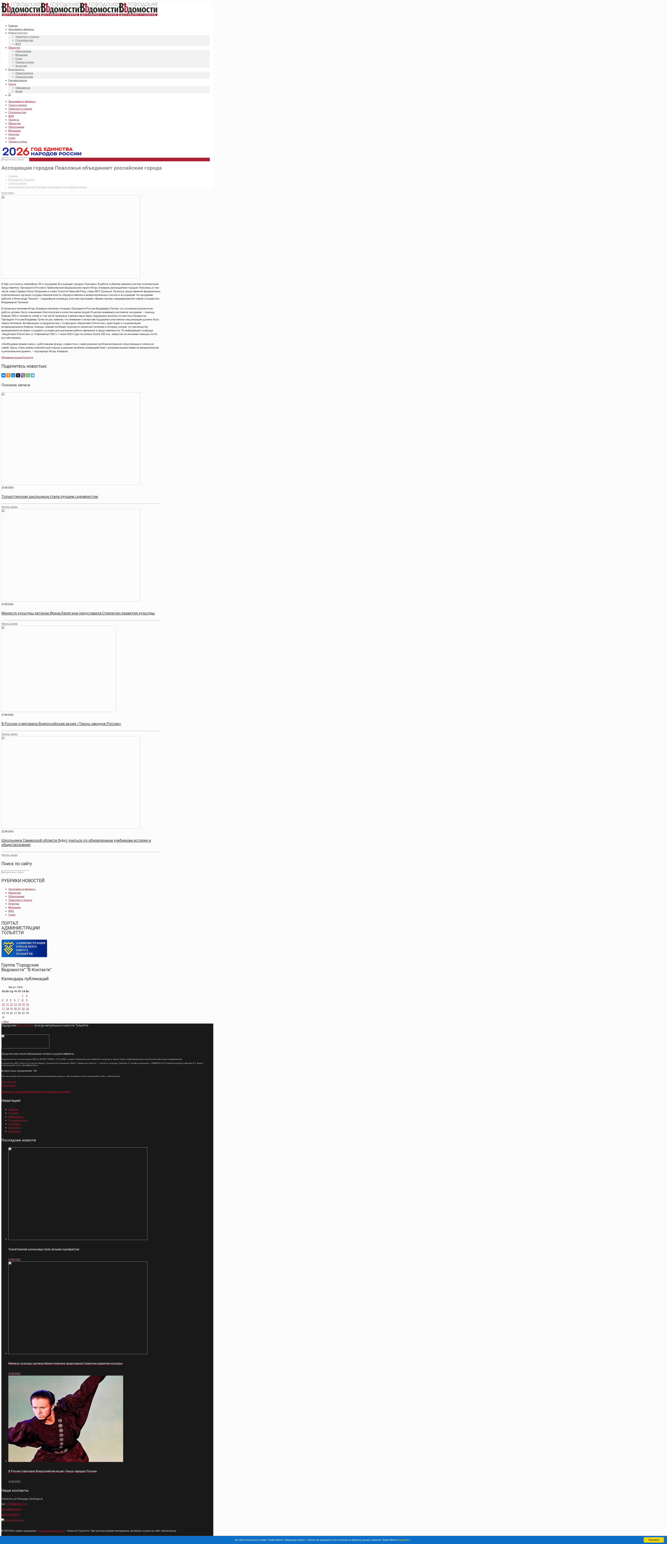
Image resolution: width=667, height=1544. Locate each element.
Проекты (13, 119)
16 (27, 1004)
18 (7, 1008)
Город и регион (17, 105)
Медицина (14, 130)
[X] (18, 375)
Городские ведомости (51, 1530)
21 (19, 1008)
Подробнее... (404, 1540)
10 (3, 1004)
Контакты (14, 1131)
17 (3, 1008)
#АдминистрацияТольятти (17, 357)
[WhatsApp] (28, 375)
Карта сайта (8, 1085)
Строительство (17, 112)
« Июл (5, 1021)
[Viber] (23, 375)
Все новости (8, 1081)
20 (15, 1008)
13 (15, 1004)
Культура (13, 134)
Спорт (11, 138)
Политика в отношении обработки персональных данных (35, 1091)
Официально (15, 1116)
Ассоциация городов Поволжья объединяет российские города (47, 187)
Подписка (14, 1124)
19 (11, 1008)
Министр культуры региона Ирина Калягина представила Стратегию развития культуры (78, 613)
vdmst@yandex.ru (11, 1509)
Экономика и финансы (21, 101)
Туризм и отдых (17, 141)
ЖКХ (11, 116)
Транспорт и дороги (20, 108)
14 (19, 1004)
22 (23, 1008)
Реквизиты (14, 1127)
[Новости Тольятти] (79, 16)
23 (27, 1008)
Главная (13, 176)
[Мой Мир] (13, 375)
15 (23, 1004)
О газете (13, 1113)
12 (11, 1004)
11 (7, 1004)
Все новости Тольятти (21, 179)
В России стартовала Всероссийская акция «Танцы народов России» (61, 724)
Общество (14, 123)
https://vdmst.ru (10, 1514)
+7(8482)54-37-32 (16, 1504)
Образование (16, 127)
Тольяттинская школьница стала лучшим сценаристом (49, 496)
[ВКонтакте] (3, 375)
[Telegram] (33, 375)
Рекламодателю (18, 1120)
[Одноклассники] (8, 375)
